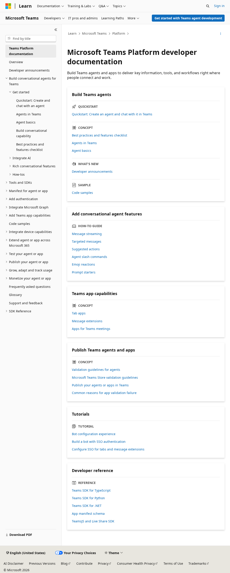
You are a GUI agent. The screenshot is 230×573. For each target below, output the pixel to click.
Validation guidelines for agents (96, 370)
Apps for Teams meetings (91, 329)
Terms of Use (173, 563)
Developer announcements (92, 172)
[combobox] (30, 38)
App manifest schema (88, 514)
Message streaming (87, 234)
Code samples (82, 193)
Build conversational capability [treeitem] (31, 133)
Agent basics (81, 151)
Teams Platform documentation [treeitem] (21, 51)
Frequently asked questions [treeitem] (30, 286)
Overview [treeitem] (16, 62)
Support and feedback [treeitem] (25, 303)
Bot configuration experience (93, 434)
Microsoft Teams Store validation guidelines (105, 378)
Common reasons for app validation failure (104, 393)
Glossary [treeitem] (15, 295)
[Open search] (207, 6)
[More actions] (221, 33)
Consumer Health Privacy (136, 563)
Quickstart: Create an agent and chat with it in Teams (112, 114)
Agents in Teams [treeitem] (28, 114)
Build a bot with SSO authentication (99, 442)
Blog (64, 563)
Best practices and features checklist (99, 135)
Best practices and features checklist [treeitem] (30, 147)
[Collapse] (56, 29)
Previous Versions (42, 563)
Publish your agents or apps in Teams (100, 385)
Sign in (219, 6)
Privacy (103, 563)
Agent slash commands (89, 257)
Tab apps (79, 313)
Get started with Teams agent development (188, 18)
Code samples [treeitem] (19, 224)
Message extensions (87, 321)
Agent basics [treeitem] (25, 122)
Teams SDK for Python (88, 498)
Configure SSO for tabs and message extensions (108, 449)
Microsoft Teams (94, 33)
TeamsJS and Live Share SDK (93, 521)
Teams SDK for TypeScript (91, 490)
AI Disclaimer (14, 563)
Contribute (84, 563)
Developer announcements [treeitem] (29, 70)
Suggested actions (86, 249)
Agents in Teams (84, 143)
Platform (118, 33)
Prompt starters (83, 272)
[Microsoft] (8, 6)
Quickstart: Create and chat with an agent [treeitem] (33, 103)
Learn (72, 33)
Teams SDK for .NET (87, 506)
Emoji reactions (83, 264)
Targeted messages (86, 241)
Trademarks (197, 563)
